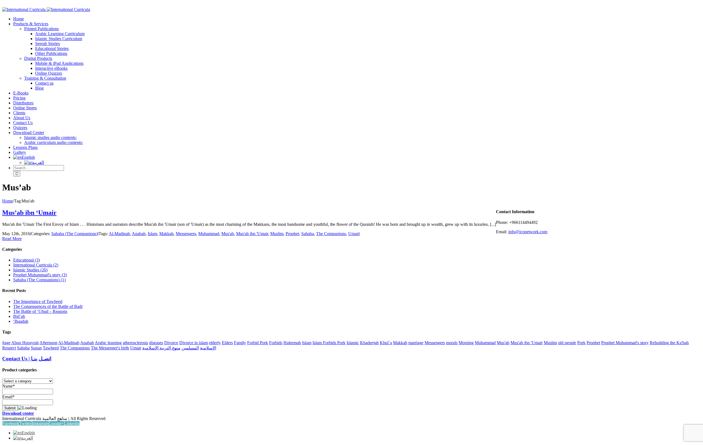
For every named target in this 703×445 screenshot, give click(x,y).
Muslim (276, 233)
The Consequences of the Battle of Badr (48, 306)
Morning (466, 342)
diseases (156, 342)
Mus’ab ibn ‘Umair (29, 212)
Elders (227, 342)
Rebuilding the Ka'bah (669, 342)
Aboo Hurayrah (25, 342)
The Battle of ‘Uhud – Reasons (40, 311)
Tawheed (51, 348)
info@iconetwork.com (527, 231)
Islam (152, 233)
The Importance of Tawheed (37, 301)
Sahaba (307, 233)
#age (6, 342)
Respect (9, 348)
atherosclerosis (135, 342)
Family (240, 342)
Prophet (292, 233)
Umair (353, 233)
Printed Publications (41, 28)
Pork (581, 342)
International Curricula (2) (35, 265)
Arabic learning (108, 342)
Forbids (275, 342)
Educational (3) (26, 260)
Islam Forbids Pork (329, 342)
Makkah (166, 233)
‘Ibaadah (20, 321)
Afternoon (48, 342)
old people (567, 342)
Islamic (353, 342)
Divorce (171, 342)
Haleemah (292, 342)
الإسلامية (208, 348)
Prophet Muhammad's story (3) (40, 274)
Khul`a (386, 342)
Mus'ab (227, 233)
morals (451, 342)
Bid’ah (19, 316)
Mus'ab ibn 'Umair (252, 233)
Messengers (186, 233)
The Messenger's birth (110, 348)
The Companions (331, 233)
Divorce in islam (193, 342)
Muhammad (208, 233)
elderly (215, 342)
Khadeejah (369, 342)
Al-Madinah (119, 233)
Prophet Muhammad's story (625, 342)
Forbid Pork (257, 342)
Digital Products (38, 58)
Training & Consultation (45, 78)
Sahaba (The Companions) (74, 233)
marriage (415, 342)
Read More (12, 238)
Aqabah (139, 233)
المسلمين (190, 348)
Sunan (36, 348)
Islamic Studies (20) (30, 270)
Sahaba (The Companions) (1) (39, 279)
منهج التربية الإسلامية (161, 348)
